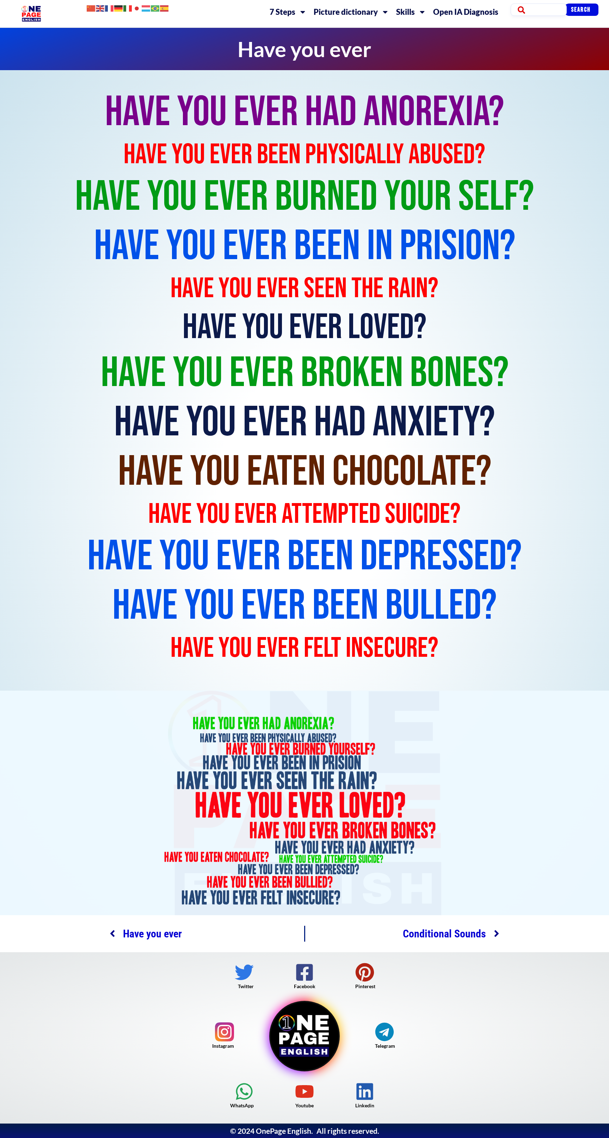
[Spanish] (164, 7)
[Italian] (128, 7)
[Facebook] (304, 972)
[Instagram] (224, 1031)
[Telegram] (384, 1031)
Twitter (246, 986)
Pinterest (365, 986)
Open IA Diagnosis (465, 12)
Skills (405, 12)
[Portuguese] (155, 7)
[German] (118, 7)
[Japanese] (137, 7)
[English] (100, 7)
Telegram (385, 1046)
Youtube (304, 1105)
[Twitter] (244, 972)
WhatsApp (242, 1105)
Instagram (223, 1046)
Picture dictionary (346, 12)
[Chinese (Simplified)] (91, 7)
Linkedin (364, 1105)
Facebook (304, 986)
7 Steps (282, 12)
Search (581, 9)
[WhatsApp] (244, 1091)
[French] (109, 7)
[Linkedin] (364, 1091)
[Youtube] (304, 1091)
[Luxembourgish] (146, 7)
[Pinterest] (364, 972)
